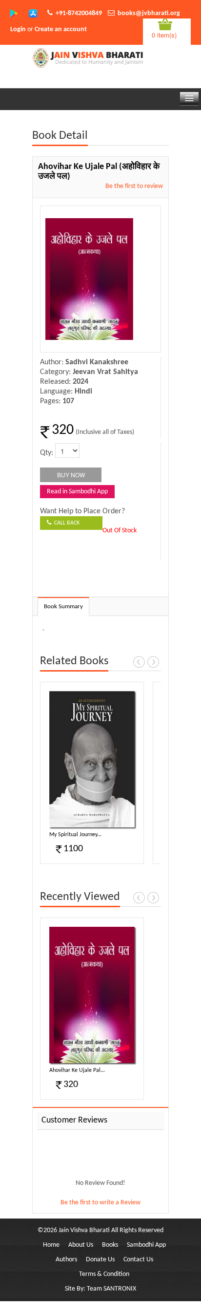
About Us (80, 1245)
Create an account (61, 29)
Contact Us (138, 1259)
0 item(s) (164, 34)
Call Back (65, 523)
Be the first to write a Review (100, 1202)
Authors (66, 1259)
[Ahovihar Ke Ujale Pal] (92, 995)
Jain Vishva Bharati (84, 1230)
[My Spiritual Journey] (92, 759)
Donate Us (100, 1259)
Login (18, 29)
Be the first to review (134, 186)
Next (153, 662)
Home (51, 1245)
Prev (139, 662)
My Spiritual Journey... (75, 835)
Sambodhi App (146, 1245)
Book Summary (63, 606)
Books (110, 1245)
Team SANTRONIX (111, 1288)
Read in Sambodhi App (77, 491)
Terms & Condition (104, 1274)
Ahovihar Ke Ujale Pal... (77, 1070)
